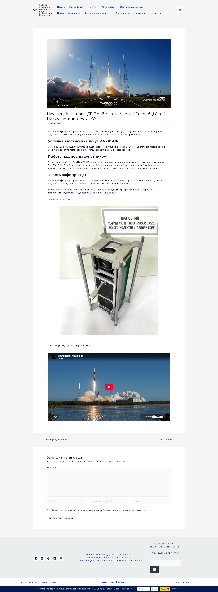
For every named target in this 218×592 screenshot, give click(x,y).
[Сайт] (152, 501)
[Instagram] (42, 558)
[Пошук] (154, 569)
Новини (61, 7)
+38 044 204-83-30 (180, 582)
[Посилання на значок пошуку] (173, 10)
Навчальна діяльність (131, 7)
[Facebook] (36, 558)
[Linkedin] (54, 558)
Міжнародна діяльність (96, 13)
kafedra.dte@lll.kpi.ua (113, 582)
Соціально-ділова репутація (130, 13)
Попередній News (55, 439)
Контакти (157, 13)
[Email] (61, 558)
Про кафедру (76, 7)
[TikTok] (48, 558)
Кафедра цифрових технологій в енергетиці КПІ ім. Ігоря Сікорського (45, 10)
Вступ (93, 7)
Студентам (108, 7)
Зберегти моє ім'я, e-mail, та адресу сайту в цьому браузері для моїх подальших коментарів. (98, 510)
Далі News (167, 439)
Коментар (53, 467)
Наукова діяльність (67, 13)
